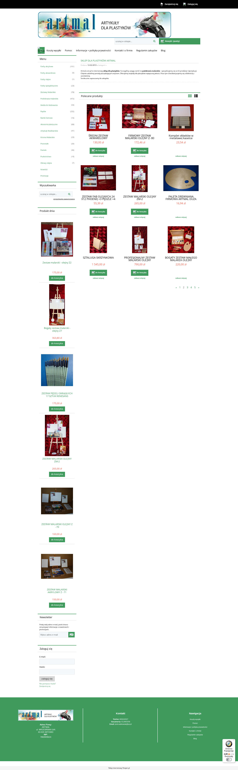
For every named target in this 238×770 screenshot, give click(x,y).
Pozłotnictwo (45, 156)
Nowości (44, 169)
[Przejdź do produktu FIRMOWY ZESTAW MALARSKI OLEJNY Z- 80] (139, 118)
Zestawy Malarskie (48, 92)
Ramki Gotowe (46, 118)
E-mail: (42, 656)
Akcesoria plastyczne (48, 124)
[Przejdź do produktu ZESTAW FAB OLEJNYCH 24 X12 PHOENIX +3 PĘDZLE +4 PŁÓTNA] (98, 179)
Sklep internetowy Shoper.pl (119, 768)
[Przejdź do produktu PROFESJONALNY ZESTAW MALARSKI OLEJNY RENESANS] (139, 240)
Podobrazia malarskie (49, 98)
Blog (195, 739)
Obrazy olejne (46, 163)
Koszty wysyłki (195, 719)
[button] (98, 156)
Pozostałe (44, 143)
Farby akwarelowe (47, 73)
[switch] (229, 759)
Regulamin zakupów (195, 735)
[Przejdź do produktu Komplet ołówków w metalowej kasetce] (181, 118)
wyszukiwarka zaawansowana (64, 199)
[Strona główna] (104, 23)
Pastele (43, 150)
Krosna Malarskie (47, 137)
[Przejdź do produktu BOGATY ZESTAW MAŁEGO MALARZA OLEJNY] (181, 240)
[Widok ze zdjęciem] (190, 95)
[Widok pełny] (196, 95)
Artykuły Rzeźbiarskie (49, 131)
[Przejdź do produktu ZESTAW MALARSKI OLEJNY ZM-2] (139, 179)
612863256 (125, 722)
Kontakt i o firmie (195, 731)
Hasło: (42, 667)
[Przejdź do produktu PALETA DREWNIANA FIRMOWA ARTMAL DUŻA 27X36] (181, 179)
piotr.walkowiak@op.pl (123, 724)
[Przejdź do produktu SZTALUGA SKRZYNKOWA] (98, 240)
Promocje (44, 176)
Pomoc (195, 723)
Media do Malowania (49, 105)
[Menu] (233, 740)
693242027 (124, 719)
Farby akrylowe (46, 66)
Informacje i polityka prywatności (195, 727)
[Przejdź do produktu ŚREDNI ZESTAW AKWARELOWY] (98, 118)
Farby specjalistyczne (49, 85)
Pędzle (43, 111)
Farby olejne (45, 79)
